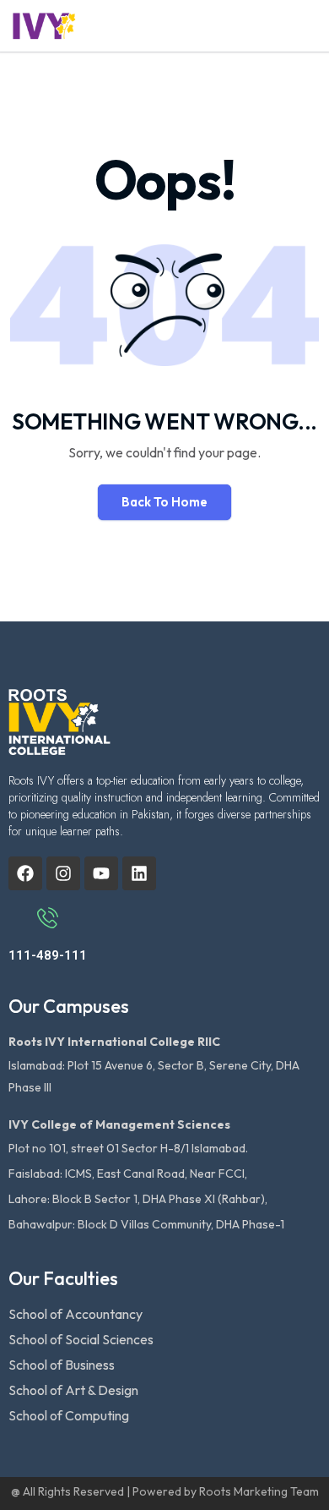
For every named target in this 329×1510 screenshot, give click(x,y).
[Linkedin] (139, 873)
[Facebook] (25, 873)
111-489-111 (47, 955)
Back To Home (164, 502)
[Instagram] (63, 873)
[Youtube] (101, 873)
